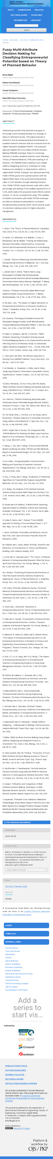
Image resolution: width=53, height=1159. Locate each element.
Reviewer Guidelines (13, 967)
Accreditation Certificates (16, 990)
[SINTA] (26, 1032)
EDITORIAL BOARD (19, 15)
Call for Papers (11, 987)
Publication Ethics (13, 977)
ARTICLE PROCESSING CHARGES (21, 1083)
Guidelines (36, 15)
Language (36, 20)
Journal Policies (12, 980)
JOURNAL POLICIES (14, 1075)
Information (20, 20)
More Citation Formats (16, 870)
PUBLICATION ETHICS (16, 1066)
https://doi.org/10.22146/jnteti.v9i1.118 (23, 106)
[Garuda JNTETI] (27, 1056)
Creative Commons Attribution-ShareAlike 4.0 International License (24, 1098)
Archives (39, 10)
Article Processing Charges (16, 983)
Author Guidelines (12, 964)
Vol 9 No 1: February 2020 (31, 40)
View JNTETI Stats (21, 1128)
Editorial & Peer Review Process (19, 974)
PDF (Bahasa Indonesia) (18, 822)
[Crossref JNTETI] (27, 1048)
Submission (10, 954)
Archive (8, 958)
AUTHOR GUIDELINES (15, 1070)
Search (26, 30)
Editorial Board (11, 961)
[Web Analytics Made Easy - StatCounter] (9, 1128)
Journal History (11, 948)
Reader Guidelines (12, 971)
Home (5, 40)
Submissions (24, 10)
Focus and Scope (12, 951)
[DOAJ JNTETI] (27, 1040)
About (11, 10)
